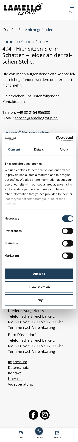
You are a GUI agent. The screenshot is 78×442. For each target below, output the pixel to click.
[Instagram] (45, 415)
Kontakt (14, 373)
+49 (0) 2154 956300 (33, 112)
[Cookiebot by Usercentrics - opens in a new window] (56, 138)
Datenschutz (18, 367)
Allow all (39, 273)
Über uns (15, 378)
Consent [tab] (14, 149)
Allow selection (39, 287)
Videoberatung (20, 384)
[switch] (67, 231)
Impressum (17, 361)
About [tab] (64, 149)
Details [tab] (39, 149)
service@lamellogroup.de (36, 118)
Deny (39, 300)
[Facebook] (33, 415)
